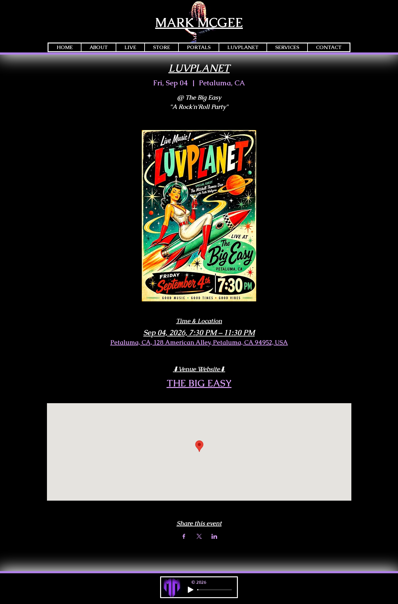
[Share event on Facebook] (184, 536)
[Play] (190, 590)
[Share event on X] (199, 536)
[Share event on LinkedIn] (214, 536)
